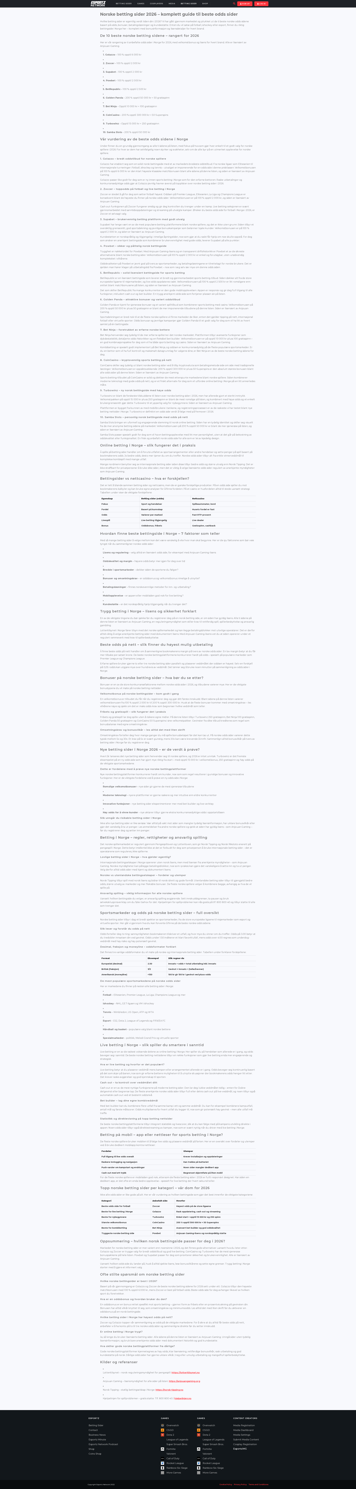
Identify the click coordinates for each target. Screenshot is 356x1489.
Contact (93, 1430)
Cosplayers (156, 4)
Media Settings (241, 1435)
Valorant (171, 1453)
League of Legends (177, 1439)
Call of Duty (172, 1458)
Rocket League (175, 1463)
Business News (97, 1435)
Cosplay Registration (245, 1444)
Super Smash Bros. (177, 1444)
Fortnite (170, 1449)
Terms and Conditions (258, 1484)
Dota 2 (170, 1435)
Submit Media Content (246, 1439)
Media (172, 4)
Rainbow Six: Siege (176, 1468)
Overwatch (172, 1425)
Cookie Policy (225, 1484)
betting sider (124, 4)
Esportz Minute (97, 1439)
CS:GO (170, 1430)
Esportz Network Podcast (103, 1444)
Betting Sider (189, 4)
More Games (173, 1472)
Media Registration (244, 1425)
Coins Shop (95, 1453)
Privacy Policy (240, 1484)
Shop (205, 4)
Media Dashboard (243, 1430)
